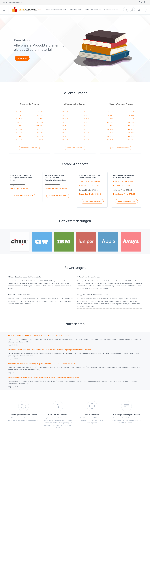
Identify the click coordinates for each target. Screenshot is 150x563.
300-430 (39, 122)
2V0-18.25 (64, 129)
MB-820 (110, 140)
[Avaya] (131, 242)
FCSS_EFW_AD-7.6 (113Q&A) (90, 181)
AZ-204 (131, 119)
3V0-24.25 (65, 119)
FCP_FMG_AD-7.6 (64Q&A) (123, 185)
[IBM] (64, 242)
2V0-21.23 (85, 126)
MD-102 (131, 140)
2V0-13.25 (85, 115)
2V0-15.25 (85, 122)
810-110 (40, 115)
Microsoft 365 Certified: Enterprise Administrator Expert (21, 177)
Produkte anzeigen (29, 148)
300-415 (19, 122)
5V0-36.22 (65, 136)
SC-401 (131, 133)
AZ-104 (131, 112)
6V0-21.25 (85, 129)
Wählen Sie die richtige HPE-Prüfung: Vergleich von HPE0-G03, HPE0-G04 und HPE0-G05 (42, 364)
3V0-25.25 (86, 119)
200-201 (39, 133)
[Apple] (108, 242)
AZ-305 (110, 122)
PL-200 (131, 129)
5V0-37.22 (65, 140)
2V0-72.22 (86, 136)
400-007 (39, 126)
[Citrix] (19, 242)
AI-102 (110, 115)
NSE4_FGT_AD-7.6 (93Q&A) (123, 181)
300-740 (39, 136)
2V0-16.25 (64, 126)
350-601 (40, 119)
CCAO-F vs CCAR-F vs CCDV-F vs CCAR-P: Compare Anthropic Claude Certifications (39, 336)
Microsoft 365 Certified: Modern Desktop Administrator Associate (55, 177)
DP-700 (110, 129)
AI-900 (110, 119)
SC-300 (131, 122)
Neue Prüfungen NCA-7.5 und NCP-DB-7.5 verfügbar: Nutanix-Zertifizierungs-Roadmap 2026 (43, 377)
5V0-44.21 (85, 140)
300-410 (39, 129)
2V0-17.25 (85, 112)
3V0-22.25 (65, 115)
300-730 (18, 140)
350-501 (19, 126)
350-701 (40, 112)
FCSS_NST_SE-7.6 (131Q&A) (89, 185)
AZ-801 (110, 126)
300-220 (18, 133)
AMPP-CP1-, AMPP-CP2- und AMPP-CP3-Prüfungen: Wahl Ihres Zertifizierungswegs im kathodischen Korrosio (49, 350)
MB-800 (131, 115)
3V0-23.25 (65, 112)
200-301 (18, 112)
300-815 (40, 140)
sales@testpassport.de (14, 2)
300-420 (18, 129)
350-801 (19, 136)
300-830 (18, 119)
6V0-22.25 (86, 133)
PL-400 (131, 136)
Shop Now (22, 58)
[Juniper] (86, 242)
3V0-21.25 (64, 122)
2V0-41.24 (64, 133)
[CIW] (41, 242)
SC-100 (110, 136)
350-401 (19, 115)
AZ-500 (110, 133)
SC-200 (131, 126)
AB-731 (110, 112)
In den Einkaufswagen (23, 196)
